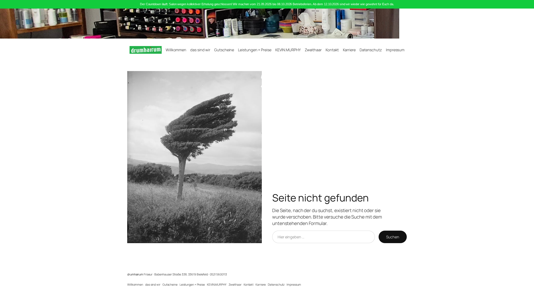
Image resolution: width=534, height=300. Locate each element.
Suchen (392, 236)
